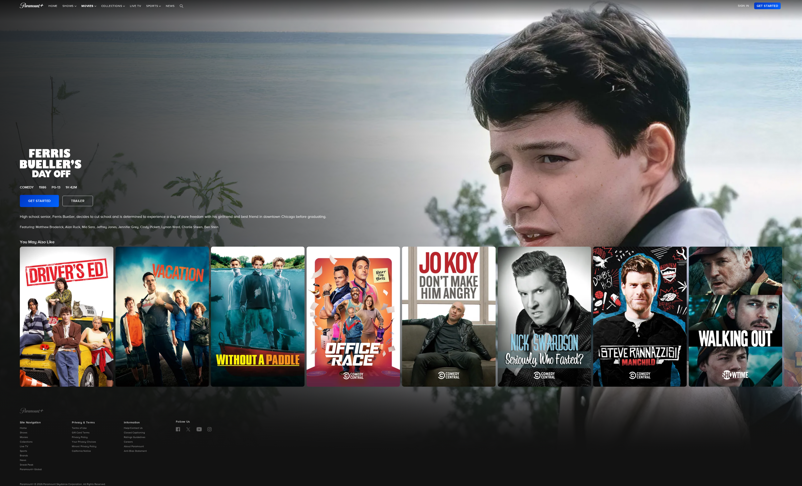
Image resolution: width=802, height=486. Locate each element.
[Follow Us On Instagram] (209, 429)
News (170, 6)
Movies (24, 437)
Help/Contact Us (133, 428)
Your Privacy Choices (84, 442)
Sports (23, 451)
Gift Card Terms (81, 433)
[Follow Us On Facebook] (178, 429)
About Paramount (134, 446)
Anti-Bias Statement (135, 451)
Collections (26, 442)
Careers (128, 442)
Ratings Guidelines (134, 437)
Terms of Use (79, 428)
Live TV (135, 6)
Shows (23, 433)
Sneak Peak (26, 465)
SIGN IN (743, 5)
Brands (24, 455)
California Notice (81, 451)
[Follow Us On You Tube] (199, 429)
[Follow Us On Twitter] (188, 429)
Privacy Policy (80, 437)
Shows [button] (68, 6)
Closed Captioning (134, 433)
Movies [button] (87, 6)
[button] (66, 317)
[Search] (181, 6)
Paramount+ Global (31, 469)
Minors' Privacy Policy (84, 446)
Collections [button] (112, 6)
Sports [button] (152, 6)
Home (52, 6)
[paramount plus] (31, 6)
